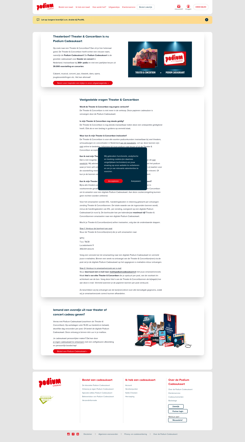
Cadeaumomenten (175, 396)
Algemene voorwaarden (108, 434)
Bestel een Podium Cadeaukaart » (72, 351)
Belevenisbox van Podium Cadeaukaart (98, 396)
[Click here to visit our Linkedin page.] (77, 434)
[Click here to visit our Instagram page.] (68, 434)
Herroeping (129, 396)
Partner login (178, 411)
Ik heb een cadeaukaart (140, 380)
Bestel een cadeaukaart (97, 380)
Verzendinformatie (89, 400)
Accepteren (113, 181)
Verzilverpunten (131, 389)
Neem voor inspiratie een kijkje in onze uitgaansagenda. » (83, 83)
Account (128, 385)
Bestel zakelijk (145, 7)
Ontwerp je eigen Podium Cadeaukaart (98, 389)
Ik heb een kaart (83, 7)
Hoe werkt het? (99, 7)
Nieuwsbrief (177, 420)
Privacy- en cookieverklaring (135, 434)
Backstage (172, 400)
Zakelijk (176, 406)
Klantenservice (128, 7)
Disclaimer (88, 434)
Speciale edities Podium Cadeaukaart (97, 392)
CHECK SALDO (200, 7)
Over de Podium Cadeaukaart (180, 389)
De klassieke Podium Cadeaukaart (96, 385)
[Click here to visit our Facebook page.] (73, 434)
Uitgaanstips (114, 7)
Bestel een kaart (66, 7)
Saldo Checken (131, 392)
